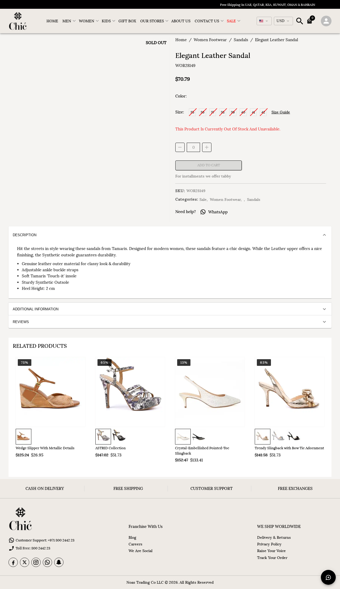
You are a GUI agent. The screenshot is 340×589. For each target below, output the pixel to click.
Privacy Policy (269, 544)
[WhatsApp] (47, 562)
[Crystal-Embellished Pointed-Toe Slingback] (210, 392)
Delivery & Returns (274, 537)
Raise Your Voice (271, 550)
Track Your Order (272, 557)
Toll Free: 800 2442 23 (33, 548)
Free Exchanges (295, 488)
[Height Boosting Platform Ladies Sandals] (130, 392)
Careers (135, 544)
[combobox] (264, 21)
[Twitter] (24, 562)
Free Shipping (128, 488)
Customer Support (211, 488)
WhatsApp (218, 211)
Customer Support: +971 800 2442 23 (45, 540)
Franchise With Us (146, 526)
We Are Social (140, 550)
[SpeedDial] (328, 577)
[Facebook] (13, 562)
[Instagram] (36, 562)
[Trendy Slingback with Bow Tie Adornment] (289, 392)
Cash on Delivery (45, 488)
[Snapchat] (58, 562)
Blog (132, 537)
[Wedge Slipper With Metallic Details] (50, 392)
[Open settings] (326, 21)
